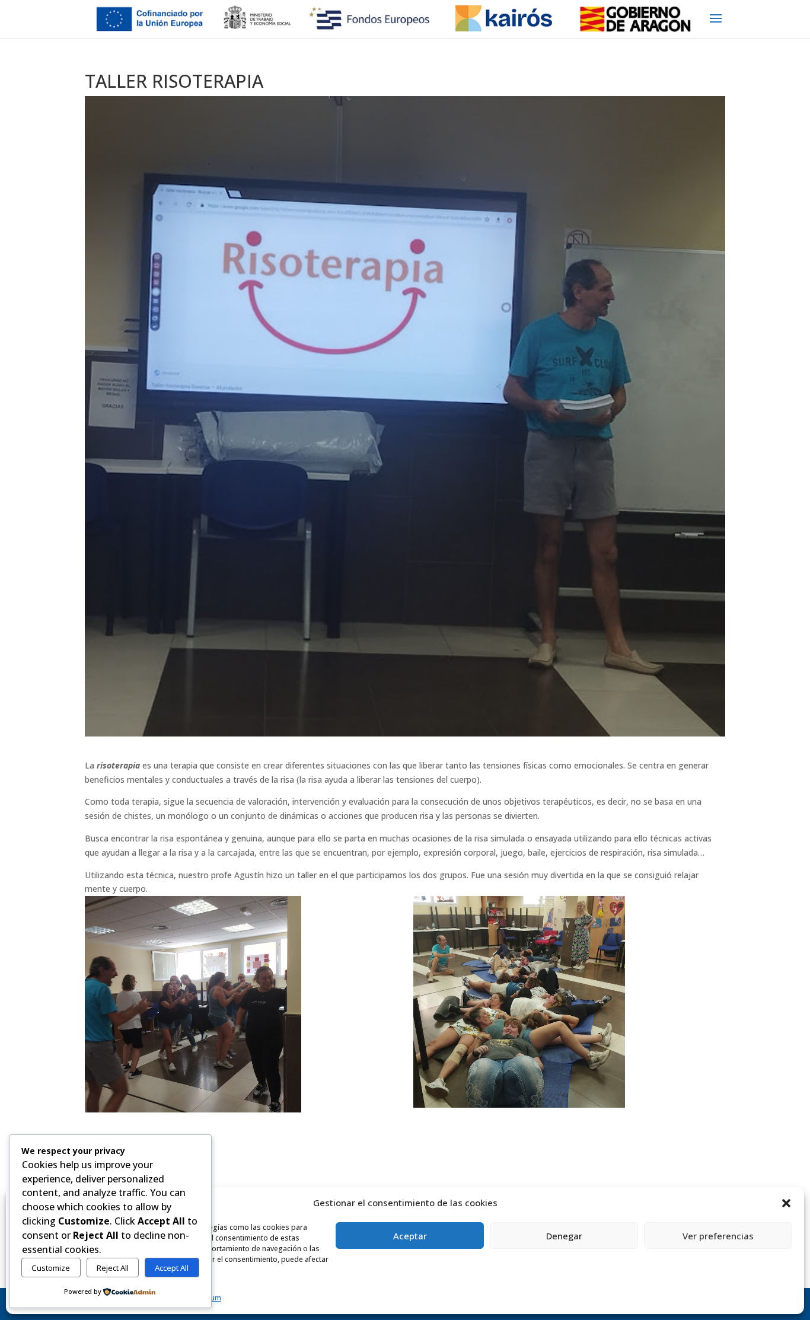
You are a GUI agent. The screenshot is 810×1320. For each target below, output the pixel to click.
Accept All (172, 1267)
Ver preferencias (718, 1236)
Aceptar (410, 1236)
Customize (50, 1267)
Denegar (564, 1236)
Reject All (113, 1267)
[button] (786, 1203)
